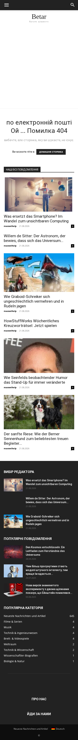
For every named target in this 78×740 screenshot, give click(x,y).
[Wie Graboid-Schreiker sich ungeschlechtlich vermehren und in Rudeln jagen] (39, 272)
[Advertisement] (39, 68)
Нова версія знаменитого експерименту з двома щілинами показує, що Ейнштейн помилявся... (49, 589)
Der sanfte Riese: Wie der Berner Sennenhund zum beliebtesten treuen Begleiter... (36, 439)
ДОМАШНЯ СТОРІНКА (51, 152)
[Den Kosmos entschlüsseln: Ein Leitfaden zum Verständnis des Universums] (13, 551)
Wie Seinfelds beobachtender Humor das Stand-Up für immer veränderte (36, 380)
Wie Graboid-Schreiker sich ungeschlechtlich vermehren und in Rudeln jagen (34, 301)
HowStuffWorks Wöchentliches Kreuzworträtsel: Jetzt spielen (31, 323)
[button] (6, 5)
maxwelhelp (10, 226)
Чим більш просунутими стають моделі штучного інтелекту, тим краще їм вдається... (47, 570)
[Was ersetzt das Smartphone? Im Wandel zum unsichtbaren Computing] (39, 194)
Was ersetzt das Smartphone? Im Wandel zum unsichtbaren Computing (36, 218)
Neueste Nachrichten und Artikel (31, 728)
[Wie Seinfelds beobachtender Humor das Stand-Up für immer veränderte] (39, 355)
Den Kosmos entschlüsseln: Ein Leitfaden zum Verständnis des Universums (45, 551)
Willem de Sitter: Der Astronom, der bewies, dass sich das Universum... (35, 238)
